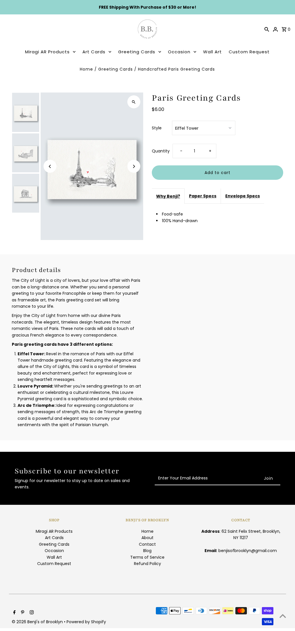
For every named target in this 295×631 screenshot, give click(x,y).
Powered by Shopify (86, 622)
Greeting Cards (136, 52)
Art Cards (93, 52)
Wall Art (212, 52)
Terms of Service (147, 557)
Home (86, 69)
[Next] (133, 166)
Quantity (161, 151)
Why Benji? (168, 196)
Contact (147, 544)
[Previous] (50, 166)
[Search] (267, 29)
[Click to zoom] (133, 101)
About (147, 538)
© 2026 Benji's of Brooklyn (38, 622)
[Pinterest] (22, 613)
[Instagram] (31, 613)
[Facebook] (14, 613)
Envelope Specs (242, 196)
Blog (147, 550)
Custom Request (249, 52)
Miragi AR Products (47, 52)
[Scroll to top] (282, 615)
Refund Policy (147, 563)
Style (157, 128)
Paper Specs (202, 196)
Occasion (179, 52)
